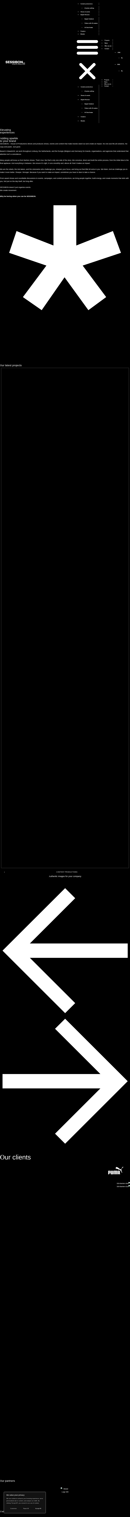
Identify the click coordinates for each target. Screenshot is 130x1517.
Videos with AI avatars (91, 23)
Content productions (87, 4)
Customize (13, 1508)
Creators (83, 31)
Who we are (108, 46)
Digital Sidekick (89, 19)
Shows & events (85, 12)
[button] (87, 59)
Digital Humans (85, 14)
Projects (107, 40)
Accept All (38, 1508)
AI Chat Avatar (89, 27)
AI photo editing (89, 8)
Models (83, 34)
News (106, 43)
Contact (107, 48)
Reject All (26, 1508)
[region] (25, 1502)
